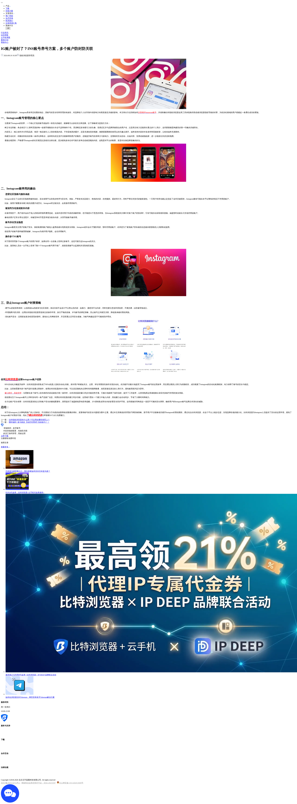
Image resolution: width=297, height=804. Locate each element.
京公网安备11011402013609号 (71, 783)
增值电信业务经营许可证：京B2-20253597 (38, 783)
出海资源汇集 (11, 23)
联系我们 (9, 21)
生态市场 (9, 18)
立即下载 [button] (4, 436)
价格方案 (9, 11)
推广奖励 (9, 16)
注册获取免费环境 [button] (8, 438)
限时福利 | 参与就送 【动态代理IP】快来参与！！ (29, 422)
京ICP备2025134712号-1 (10, 783)
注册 (8, 28)
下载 (7, 8)
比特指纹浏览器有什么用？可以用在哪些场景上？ (29, 420)
